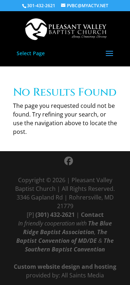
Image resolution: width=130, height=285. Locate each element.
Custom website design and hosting (65, 267)
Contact (92, 215)
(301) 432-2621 (55, 215)
